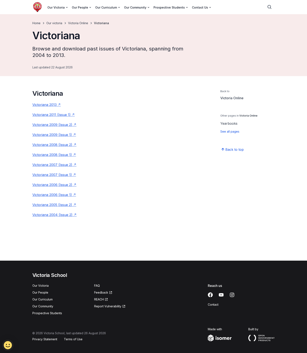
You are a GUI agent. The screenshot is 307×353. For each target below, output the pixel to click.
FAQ (97, 285)
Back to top (234, 149)
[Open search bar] (270, 7)
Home (36, 23)
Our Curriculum (42, 299)
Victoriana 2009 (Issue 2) (52, 125)
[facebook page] (210, 294)
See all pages (229, 131)
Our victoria (54, 23)
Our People (40, 292)
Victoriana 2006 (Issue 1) (52, 195)
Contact (213, 304)
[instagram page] (232, 294)
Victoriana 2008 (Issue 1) (52, 155)
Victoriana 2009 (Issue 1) (52, 135)
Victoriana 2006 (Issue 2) (52, 185)
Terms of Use (73, 339)
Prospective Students (47, 313)
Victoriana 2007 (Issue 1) (52, 175)
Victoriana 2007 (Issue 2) (52, 165)
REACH (99, 299)
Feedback (101, 292)
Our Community (42, 306)
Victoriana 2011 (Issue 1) (51, 115)
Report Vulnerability (107, 306)
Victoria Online (78, 23)
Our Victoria (40, 285)
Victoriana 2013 (44, 105)
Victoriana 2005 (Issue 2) (52, 205)
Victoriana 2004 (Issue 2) (52, 215)
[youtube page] (221, 294)
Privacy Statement (44, 339)
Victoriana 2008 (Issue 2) (52, 145)
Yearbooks (228, 123)
